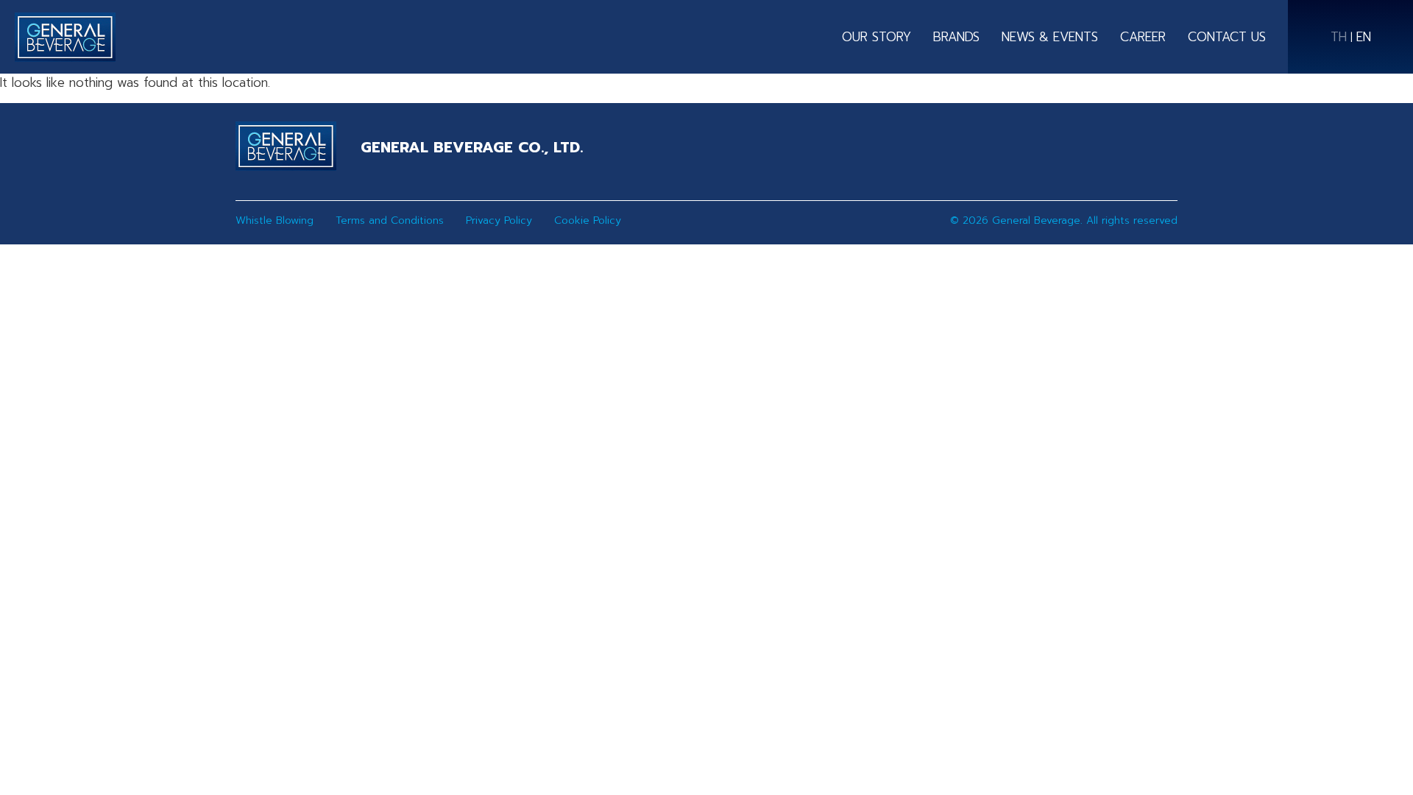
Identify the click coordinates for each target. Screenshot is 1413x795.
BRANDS (956, 36)
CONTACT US (1227, 36)
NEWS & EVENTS (1050, 36)
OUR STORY (876, 36)
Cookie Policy (587, 220)
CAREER (1143, 36)
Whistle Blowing (275, 220)
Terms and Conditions (390, 220)
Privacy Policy (499, 220)
